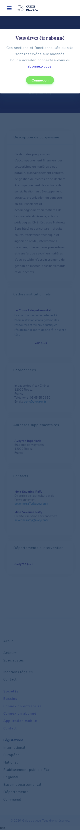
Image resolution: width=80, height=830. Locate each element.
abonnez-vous (40, 66)
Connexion (40, 80)
